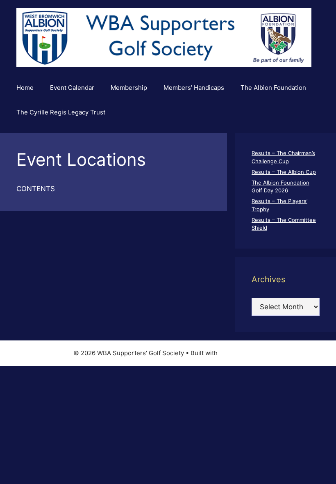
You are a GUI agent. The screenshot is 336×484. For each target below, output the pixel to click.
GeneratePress (241, 353)
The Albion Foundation (273, 87)
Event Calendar (72, 87)
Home (25, 87)
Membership (129, 87)
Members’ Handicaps (193, 87)
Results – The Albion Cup (284, 172)
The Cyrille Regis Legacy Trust (60, 112)
